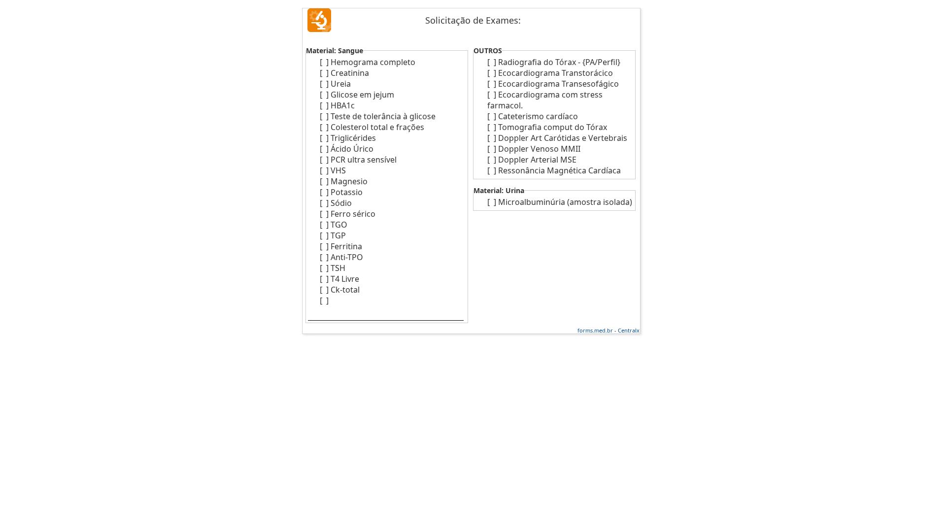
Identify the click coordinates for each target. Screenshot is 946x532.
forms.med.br (595, 330)
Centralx (629, 330)
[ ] (324, 62)
